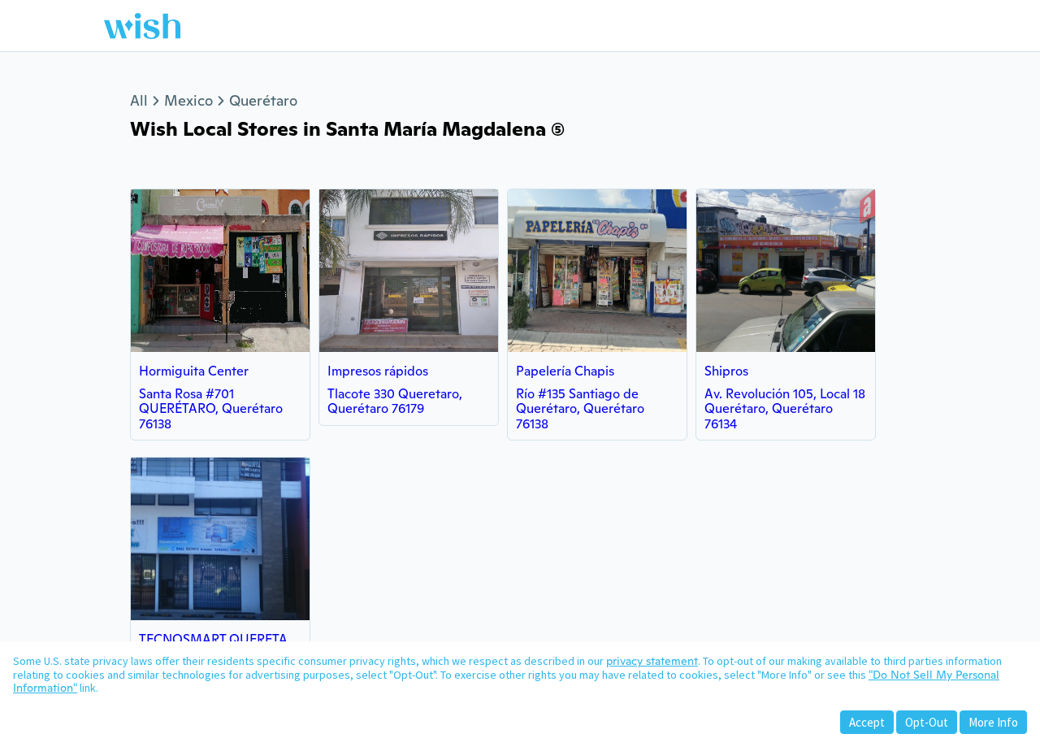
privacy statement (652, 661)
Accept (867, 722)
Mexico (188, 100)
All (139, 100)
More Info (993, 722)
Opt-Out (926, 722)
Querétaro (263, 100)
